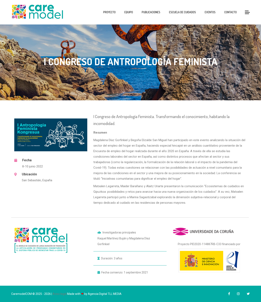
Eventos (210, 12)
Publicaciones (151, 12)
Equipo (128, 12)
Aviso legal (59, 293)
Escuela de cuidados (182, 12)
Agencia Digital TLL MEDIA (105, 293)
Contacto (230, 12)
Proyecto (109, 12)
